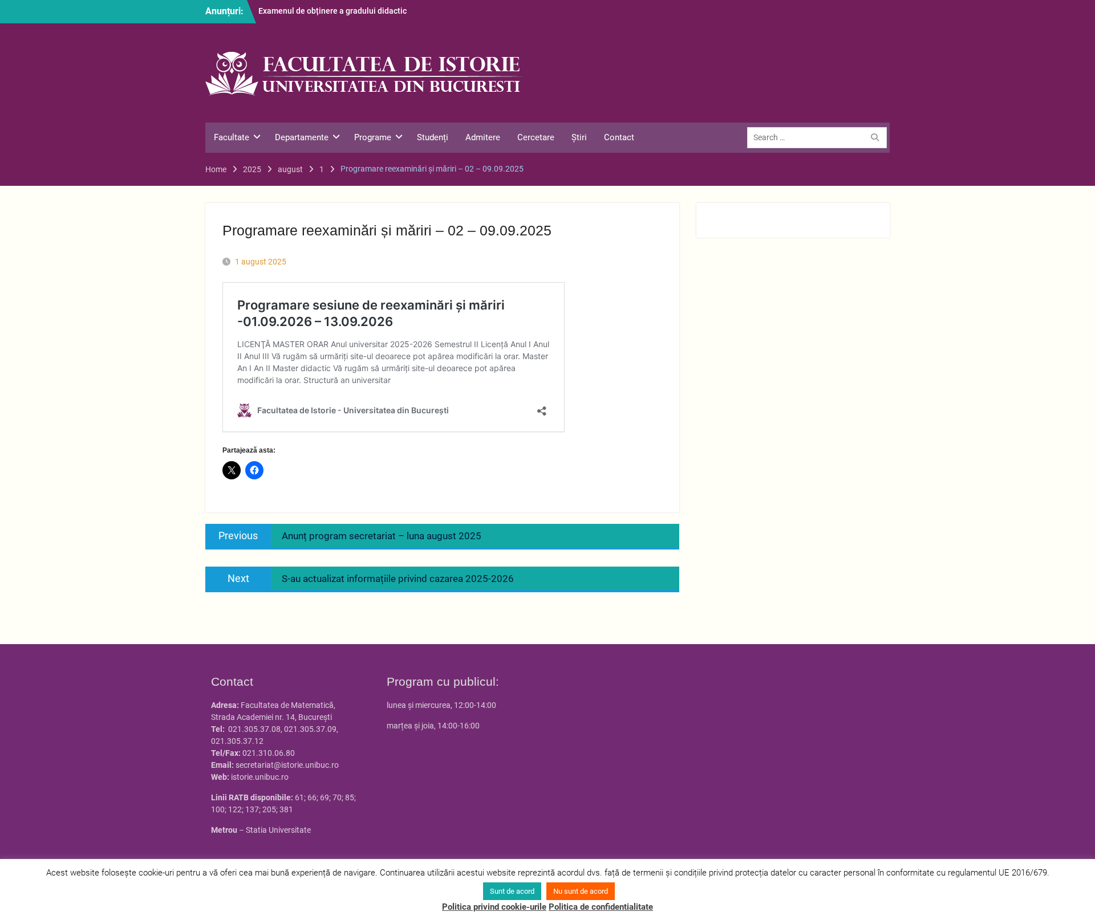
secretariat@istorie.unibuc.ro (287, 765)
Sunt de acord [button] (512, 891)
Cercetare (535, 137)
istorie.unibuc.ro (260, 776)
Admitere (482, 137)
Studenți (432, 137)
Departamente (301, 137)
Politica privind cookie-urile (494, 907)
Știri (579, 137)
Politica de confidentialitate (601, 907)
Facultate (231, 137)
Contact (619, 137)
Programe (372, 137)
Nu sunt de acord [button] (580, 891)
